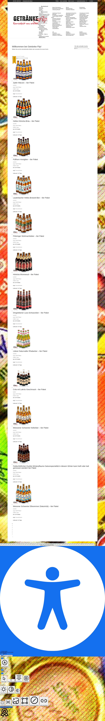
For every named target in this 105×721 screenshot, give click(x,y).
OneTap (9, 653)
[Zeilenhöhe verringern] (2, 673)
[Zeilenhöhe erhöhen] (2, 670)
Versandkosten (18, 93)
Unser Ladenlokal (63, 1)
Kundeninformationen (81, 1)
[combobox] (47, 544)
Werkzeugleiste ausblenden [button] (6, 655)
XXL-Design (20, 542)
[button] (95, 545)
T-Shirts (57, 1)
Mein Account (71, 1)
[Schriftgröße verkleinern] (2, 658)
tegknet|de (32, 542)
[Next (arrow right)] (2, 720)
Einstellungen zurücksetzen (6, 707)
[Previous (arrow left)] (0, 720)
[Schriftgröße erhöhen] (2, 655)
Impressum (45, 542)
